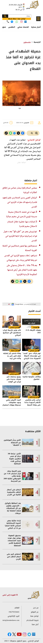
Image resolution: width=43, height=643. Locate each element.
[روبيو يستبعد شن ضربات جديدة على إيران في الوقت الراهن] (11, 368)
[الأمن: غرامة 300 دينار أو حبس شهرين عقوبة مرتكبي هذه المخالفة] (27, 459)
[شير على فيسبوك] (22, 133)
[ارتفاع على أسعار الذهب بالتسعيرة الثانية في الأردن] (27, 492)
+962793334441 (13, 612)
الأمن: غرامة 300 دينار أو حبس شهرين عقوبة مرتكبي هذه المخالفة (14, 458)
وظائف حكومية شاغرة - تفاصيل (32, 378)
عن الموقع (34, 612)
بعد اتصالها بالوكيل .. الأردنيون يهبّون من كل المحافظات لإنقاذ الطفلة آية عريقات (13, 508)
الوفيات (35, 327)
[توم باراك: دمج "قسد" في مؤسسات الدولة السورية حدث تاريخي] (31, 345)
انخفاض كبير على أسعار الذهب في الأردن (14, 556)
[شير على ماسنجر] (14, 133)
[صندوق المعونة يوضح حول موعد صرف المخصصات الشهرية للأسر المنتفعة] (27, 540)
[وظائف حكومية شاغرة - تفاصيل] (31, 368)
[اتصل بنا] (8, 21)
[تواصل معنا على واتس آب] (17, 21)
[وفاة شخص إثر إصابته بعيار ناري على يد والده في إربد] (11, 345)
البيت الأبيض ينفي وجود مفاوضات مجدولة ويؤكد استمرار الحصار (12, 402)
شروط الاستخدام (32, 620)
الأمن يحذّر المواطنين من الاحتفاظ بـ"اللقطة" (12, 442)
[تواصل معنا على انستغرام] (21, 21)
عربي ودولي (14, 327)
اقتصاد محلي (23, 27)
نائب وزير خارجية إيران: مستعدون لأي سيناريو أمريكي (12, 332)
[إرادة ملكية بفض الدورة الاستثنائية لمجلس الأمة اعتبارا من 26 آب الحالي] (27, 524)
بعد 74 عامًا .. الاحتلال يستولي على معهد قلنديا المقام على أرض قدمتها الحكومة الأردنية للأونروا (22, 269)
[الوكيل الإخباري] (33, 6)
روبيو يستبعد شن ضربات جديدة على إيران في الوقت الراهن (13, 379)
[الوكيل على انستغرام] (24, 634)
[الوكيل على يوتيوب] (19, 634)
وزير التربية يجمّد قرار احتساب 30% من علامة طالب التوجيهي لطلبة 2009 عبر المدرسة (12, 476)
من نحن (35, 607)
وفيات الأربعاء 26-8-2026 (33, 331)
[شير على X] (18, 133)
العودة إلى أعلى (9, 595)
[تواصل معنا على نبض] (25, 21)
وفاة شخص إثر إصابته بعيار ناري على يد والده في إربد (12, 356)
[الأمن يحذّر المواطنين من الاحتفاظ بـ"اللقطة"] (27, 443)
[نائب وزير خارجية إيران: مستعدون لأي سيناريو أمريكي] (11, 322)
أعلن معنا (35, 624)
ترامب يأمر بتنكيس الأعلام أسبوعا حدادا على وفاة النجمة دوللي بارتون (32, 402)
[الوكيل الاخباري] (34, 595)
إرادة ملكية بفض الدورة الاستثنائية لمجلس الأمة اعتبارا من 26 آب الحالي (13, 524)
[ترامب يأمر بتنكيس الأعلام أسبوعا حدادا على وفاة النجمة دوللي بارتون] (31, 391)
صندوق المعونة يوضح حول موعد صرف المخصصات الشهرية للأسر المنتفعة (14, 540)
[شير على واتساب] (10, 133)
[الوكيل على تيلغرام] (29, 634)
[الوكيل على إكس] (14, 634)
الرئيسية (37, 42)
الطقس (11, 27)
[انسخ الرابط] (6, 133)
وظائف (35, 374)
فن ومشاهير (34, 397)
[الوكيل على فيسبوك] (9, 634)
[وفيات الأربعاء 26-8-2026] (31, 322)
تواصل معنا (34, 616)
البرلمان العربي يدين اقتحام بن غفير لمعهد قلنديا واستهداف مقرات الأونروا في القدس (19, 202)
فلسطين (27, 42)
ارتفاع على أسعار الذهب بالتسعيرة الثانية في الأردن (14, 492)
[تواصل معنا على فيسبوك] (12, 21)
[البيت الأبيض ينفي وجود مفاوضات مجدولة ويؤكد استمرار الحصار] (11, 391)
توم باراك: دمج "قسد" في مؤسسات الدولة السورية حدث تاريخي (31, 356)
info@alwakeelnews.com (11, 620)
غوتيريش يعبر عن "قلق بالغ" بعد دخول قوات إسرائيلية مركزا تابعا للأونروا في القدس (20, 236)
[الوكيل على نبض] (33, 634)
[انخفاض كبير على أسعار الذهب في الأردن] (27, 557)
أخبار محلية (36, 27)
